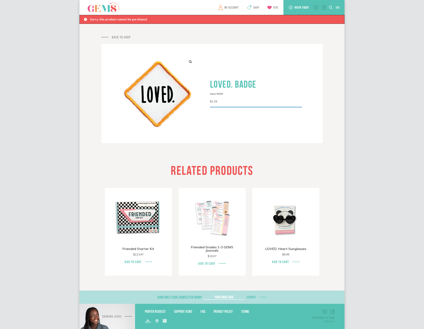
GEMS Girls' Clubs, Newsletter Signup (180, 297)
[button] (190, 62)
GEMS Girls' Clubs (103, 7)
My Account (231, 7)
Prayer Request (155, 311)
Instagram (316, 7)
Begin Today (302, 7)
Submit (251, 297)
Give (275, 7)
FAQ (203, 311)
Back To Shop (121, 37)
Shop (256, 7)
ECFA (157, 321)
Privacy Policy (223, 311)
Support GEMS (183, 311)
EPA (165, 321)
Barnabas (148, 321)
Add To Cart (133, 262)
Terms (245, 311)
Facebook (323, 7)
